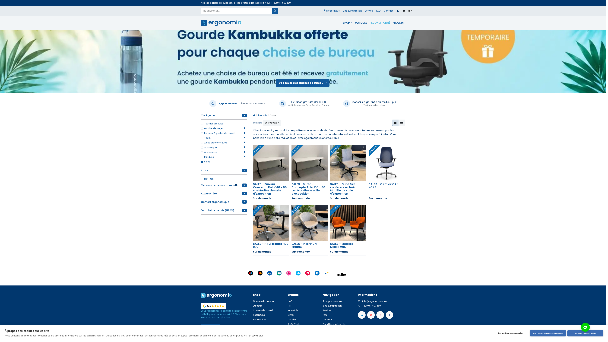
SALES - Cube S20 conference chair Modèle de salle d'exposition (342, 189)
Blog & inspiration (352, 10)
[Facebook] (389, 315)
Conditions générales (334, 324)
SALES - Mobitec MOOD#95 (341, 245)
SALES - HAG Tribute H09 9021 (270, 245)
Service (369, 10)
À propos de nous (332, 301)
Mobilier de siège (213, 128)
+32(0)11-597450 (281, 2)
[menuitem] (348, 23)
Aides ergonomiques (215, 142)
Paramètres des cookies (510, 333)
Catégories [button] (208, 115)
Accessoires (210, 152)
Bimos (291, 315)
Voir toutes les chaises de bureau (301, 83)
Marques (209, 156)
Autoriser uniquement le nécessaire (548, 333)
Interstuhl (293, 310)
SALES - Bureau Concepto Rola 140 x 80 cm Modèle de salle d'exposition (270, 189)
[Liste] (401, 123)
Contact (388, 10)
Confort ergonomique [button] (215, 202)
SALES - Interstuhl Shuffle (304, 245)
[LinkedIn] (362, 315)
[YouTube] (371, 315)
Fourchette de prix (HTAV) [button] (217, 210)
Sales (207, 161)
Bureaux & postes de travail (219, 133)
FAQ (378, 10)
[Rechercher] (275, 11)
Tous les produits (213, 123)
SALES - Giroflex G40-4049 (384, 185)
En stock (208, 178)
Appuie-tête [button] (209, 193)
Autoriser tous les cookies (585, 333)
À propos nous (332, 10)
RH (289, 305)
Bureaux (257, 305)
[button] (272, 123)
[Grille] (395, 123)
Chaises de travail (263, 310)
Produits (262, 115)
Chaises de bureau (264, 301)
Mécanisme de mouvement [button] (218, 185)
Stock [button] (204, 170)
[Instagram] (380, 315)
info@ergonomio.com (374, 301)
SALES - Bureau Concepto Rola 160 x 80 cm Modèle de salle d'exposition (308, 189)
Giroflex (292, 319)
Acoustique (210, 147)
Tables (208, 137)
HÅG (290, 301)
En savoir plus (256, 335)
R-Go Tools (294, 324)
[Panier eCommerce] (403, 10)
